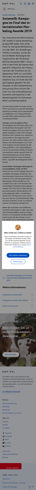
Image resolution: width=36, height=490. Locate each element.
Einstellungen (18, 261)
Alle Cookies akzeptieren (18, 255)
